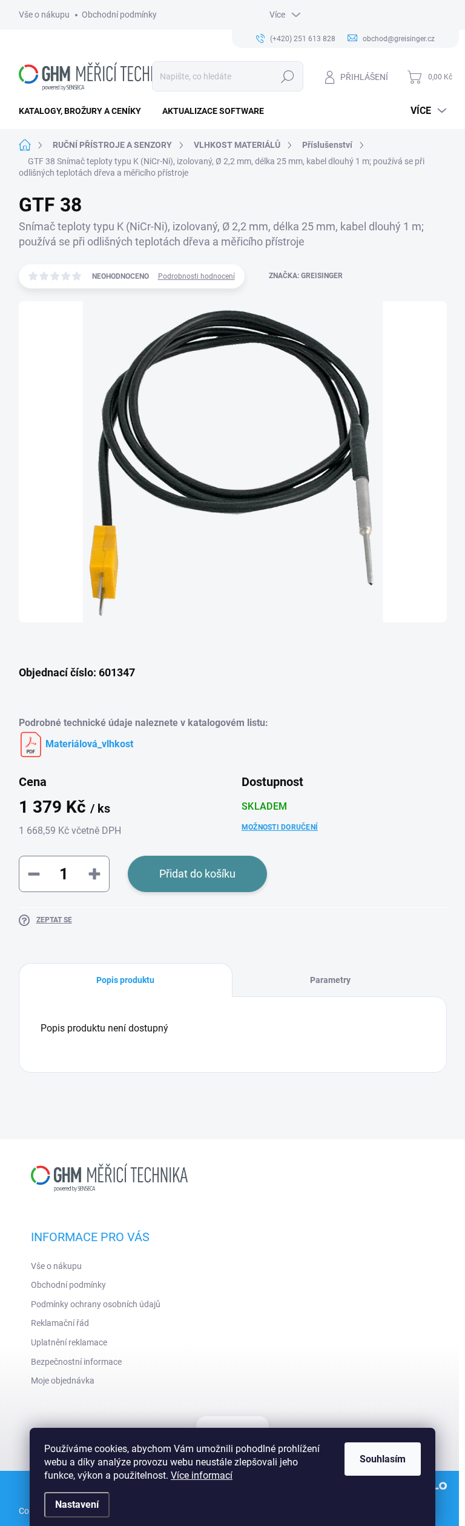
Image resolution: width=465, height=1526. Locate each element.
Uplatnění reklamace (69, 1342)
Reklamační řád (60, 1323)
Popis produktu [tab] (125, 980)
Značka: (306, 276)
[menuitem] (84, 111)
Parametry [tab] (330, 980)
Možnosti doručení (280, 827)
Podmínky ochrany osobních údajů (95, 1304)
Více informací (201, 1475)
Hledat (287, 76)
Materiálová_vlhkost (88, 744)
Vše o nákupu (44, 14)
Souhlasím (383, 1459)
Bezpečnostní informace (76, 1362)
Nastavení (77, 1504)
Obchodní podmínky (119, 14)
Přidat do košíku (197, 873)
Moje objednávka (62, 1380)
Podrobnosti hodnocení (196, 276)
